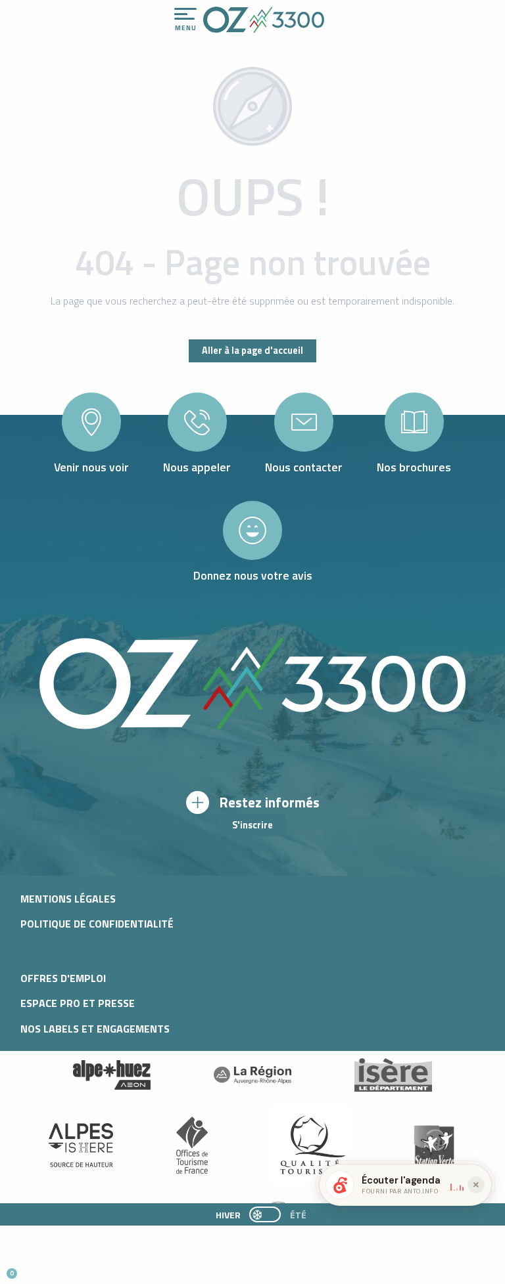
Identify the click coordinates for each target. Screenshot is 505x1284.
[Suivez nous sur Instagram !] (53, 1267)
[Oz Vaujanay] (111, 1075)
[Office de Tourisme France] (192, 1145)
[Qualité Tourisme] (309, 1145)
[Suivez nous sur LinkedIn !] (97, 1267)
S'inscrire (252, 825)
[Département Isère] (393, 1075)
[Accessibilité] (358, 14)
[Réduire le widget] (476, 1184)
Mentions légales (68, 899)
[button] (122, 1268)
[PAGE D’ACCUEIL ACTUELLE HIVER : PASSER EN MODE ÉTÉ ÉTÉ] (265, 1214)
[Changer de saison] (269, 1214)
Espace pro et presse (77, 1003)
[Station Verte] (434, 1145)
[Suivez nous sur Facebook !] (75, 1267)
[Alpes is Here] (81, 1145)
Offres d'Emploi (63, 978)
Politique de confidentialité (97, 923)
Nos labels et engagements (95, 1029)
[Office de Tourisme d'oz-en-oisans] (263, 20)
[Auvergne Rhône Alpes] (252, 1075)
